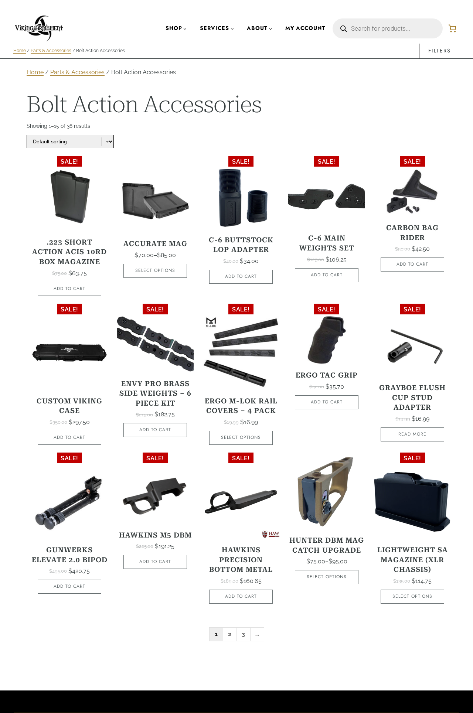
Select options (155, 270)
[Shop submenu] (185, 28)
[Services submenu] (232, 28)
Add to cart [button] (69, 288)
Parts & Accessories (51, 50)
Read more (412, 434)
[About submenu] (270, 28)
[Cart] (452, 28)
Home (19, 50)
